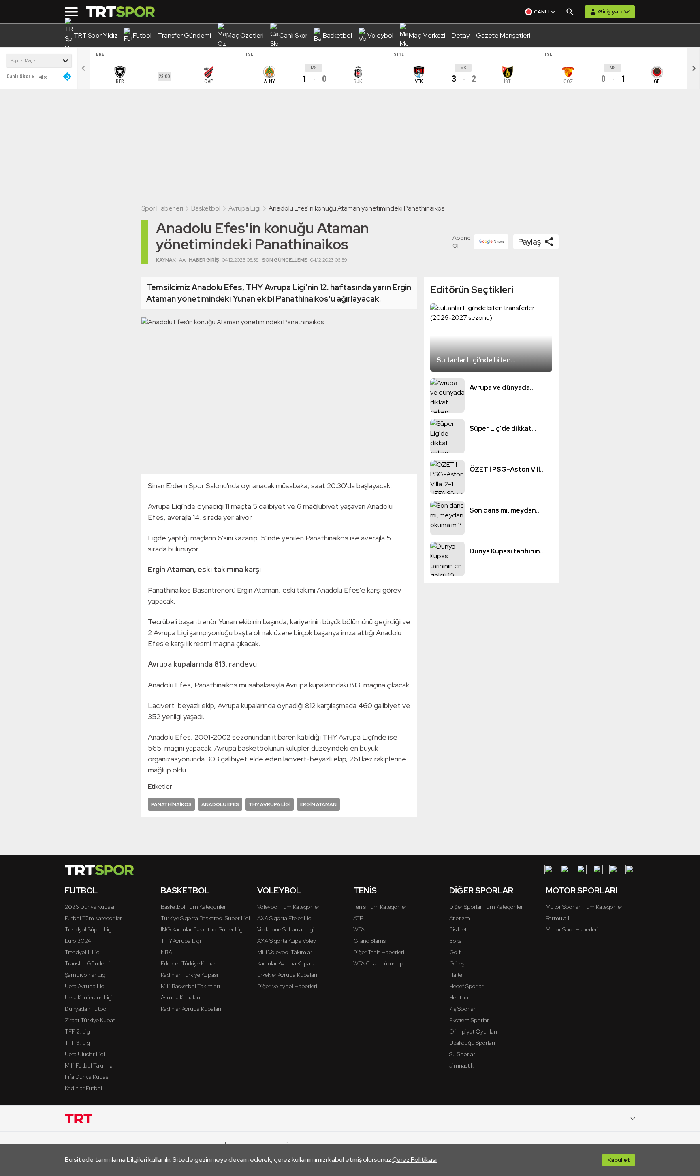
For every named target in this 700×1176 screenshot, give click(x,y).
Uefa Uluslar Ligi (85, 1054)
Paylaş (529, 241)
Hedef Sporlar (466, 986)
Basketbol (205, 208)
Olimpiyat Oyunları (473, 1031)
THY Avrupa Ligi (181, 940)
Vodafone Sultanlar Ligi (285, 929)
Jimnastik (461, 1065)
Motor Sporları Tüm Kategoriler (584, 906)
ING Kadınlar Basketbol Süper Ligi (202, 929)
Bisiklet (458, 929)
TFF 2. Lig (77, 1031)
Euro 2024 (78, 940)
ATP (358, 918)
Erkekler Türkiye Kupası (189, 963)
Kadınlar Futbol (83, 1088)
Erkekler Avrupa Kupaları (287, 974)
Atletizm (459, 918)
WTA (359, 929)
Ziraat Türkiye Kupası (91, 1020)
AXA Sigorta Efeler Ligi (285, 918)
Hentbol (459, 997)
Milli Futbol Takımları (90, 1065)
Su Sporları (462, 1054)
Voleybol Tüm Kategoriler (288, 906)
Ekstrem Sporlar (469, 1020)
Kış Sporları (463, 1008)
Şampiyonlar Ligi (86, 974)
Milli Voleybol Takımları (285, 952)
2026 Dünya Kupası (89, 906)
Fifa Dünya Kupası (87, 1076)
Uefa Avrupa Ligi (85, 986)
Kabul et (618, 1159)
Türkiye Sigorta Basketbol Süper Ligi (205, 918)
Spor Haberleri (162, 208)
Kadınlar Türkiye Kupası (189, 974)
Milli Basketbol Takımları (190, 986)
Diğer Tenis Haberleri (378, 952)
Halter (456, 974)
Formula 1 (557, 918)
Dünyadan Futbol (86, 1008)
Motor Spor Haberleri (572, 929)
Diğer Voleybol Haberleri (287, 986)
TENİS (365, 890)
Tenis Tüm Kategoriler (380, 906)
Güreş (456, 963)
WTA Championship (378, 963)
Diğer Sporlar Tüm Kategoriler (486, 906)
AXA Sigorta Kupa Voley (286, 940)
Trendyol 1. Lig (82, 952)
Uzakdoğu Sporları (472, 1042)
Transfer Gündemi (88, 963)
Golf (455, 952)
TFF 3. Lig (77, 1042)
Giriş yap (610, 11)
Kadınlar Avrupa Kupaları (191, 1008)
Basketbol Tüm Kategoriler (193, 906)
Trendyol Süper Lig (88, 929)
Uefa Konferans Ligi (89, 997)
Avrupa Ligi (244, 208)
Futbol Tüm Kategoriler (93, 918)
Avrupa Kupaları (180, 997)
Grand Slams (369, 940)
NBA (166, 952)
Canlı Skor (18, 76)
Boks (455, 940)
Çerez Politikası (414, 1159)
